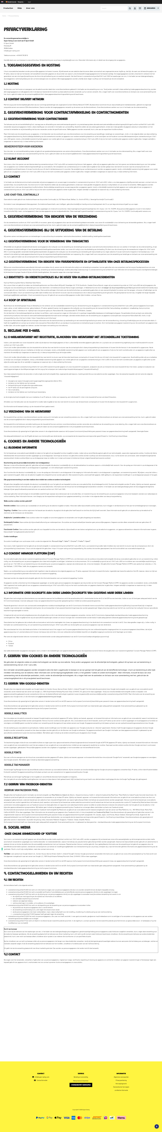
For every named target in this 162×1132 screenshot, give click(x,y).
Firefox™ (81, 541)
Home (4, 16)
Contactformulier (41, 1080)
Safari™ (66, 541)
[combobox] (116, 8)
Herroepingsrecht (121, 1083)
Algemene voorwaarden (121, 1077)
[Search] (130, 8)
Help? (29, 2)
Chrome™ (74, 541)
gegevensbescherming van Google (49, 696)
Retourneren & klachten (80, 1081)
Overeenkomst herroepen (81, 1085)
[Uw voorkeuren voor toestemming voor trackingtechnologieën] (2, 849)
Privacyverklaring (121, 1080)
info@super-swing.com (42, 1077)
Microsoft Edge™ (57, 541)
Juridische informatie (121, 1090)
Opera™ (87, 541)
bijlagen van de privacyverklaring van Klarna (118, 288)
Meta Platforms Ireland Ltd (60, 795)
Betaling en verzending (81, 1077)
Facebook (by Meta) (102, 812)
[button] (13, 1)
